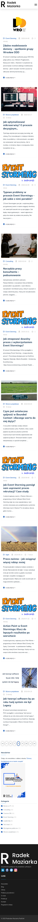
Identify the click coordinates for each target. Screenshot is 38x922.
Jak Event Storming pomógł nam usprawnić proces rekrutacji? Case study (19, 488)
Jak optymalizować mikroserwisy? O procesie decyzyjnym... (17, 125)
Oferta (3, 890)
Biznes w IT (7, 806)
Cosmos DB (7, 813)
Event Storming (8, 817)
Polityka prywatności (7, 893)
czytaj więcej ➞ (10, 77)
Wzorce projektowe (9, 832)
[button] (2, 743)
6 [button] (10, 743)
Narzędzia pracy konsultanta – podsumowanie (12, 272)
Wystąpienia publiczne (10, 828)
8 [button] (18, 743)
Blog (2, 887)
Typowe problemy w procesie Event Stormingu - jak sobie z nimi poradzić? (18, 195)
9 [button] (22, 743)
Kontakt (3, 902)
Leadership (6, 821)
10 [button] (26, 743)
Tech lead (6, 824)
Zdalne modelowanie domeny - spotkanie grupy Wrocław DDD (18, 49)
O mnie (3, 896)
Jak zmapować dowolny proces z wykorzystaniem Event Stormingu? (17, 342)
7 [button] (14, 743)
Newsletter (4, 884)
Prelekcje (4, 899)
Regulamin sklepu (6, 905)
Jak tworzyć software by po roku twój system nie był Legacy (18, 702)
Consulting (6, 810)
